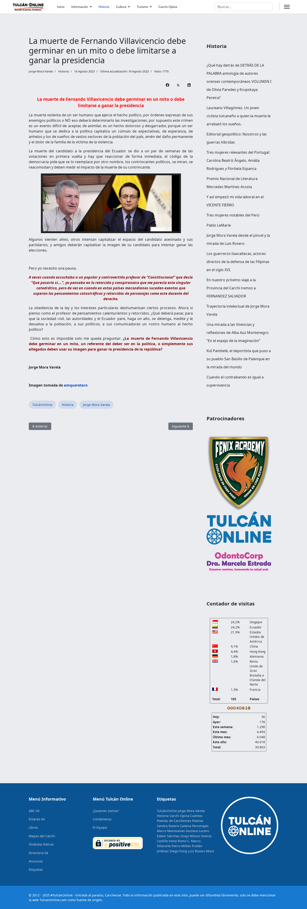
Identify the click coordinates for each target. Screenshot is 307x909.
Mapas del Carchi (42, 836)
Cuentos (196, 816)
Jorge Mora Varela (96, 405)
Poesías (197, 821)
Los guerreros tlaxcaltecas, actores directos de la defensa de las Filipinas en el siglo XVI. (238, 261)
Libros (33, 827)
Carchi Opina (167, 7)
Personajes (200, 826)
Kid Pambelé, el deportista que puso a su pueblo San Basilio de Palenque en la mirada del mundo (239, 358)
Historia (103, 7)
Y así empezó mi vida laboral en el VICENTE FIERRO (235, 200)
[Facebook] (167, 85)
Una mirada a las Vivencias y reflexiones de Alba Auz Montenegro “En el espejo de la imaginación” (238, 332)
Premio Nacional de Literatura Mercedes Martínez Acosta (232, 182)
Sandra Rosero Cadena (174, 826)
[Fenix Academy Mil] (239, 472)
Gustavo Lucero (197, 831)
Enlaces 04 (37, 819)
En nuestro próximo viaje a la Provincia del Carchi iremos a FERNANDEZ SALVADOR (231, 288)
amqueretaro (76, 385)
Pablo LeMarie (219, 225)
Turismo (142, 7)
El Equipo (100, 827)
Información (79, 7)
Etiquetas (36, 869)
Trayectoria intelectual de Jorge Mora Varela (238, 310)
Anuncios (36, 861)
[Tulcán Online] (239, 527)
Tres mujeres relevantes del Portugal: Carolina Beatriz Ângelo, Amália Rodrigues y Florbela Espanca (238, 160)
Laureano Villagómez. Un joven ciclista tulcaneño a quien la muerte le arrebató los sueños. (239, 115)
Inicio (61, 7)
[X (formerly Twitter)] (178, 85)
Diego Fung (178, 851)
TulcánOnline (42, 405)
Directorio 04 (38, 853)
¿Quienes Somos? (106, 811)
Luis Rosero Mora (201, 851)
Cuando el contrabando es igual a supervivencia (235, 381)
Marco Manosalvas (171, 831)
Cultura (121, 7)
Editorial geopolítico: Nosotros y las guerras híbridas (237, 138)
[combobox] (243, 6)
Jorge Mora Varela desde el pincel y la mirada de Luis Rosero (238, 239)
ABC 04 (34, 811)
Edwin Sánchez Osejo (173, 836)
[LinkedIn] (189, 85)
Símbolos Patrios (41, 844)
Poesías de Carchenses (174, 821)
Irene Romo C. (179, 841)
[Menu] (287, 7)
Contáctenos (102, 819)
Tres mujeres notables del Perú (233, 215)
